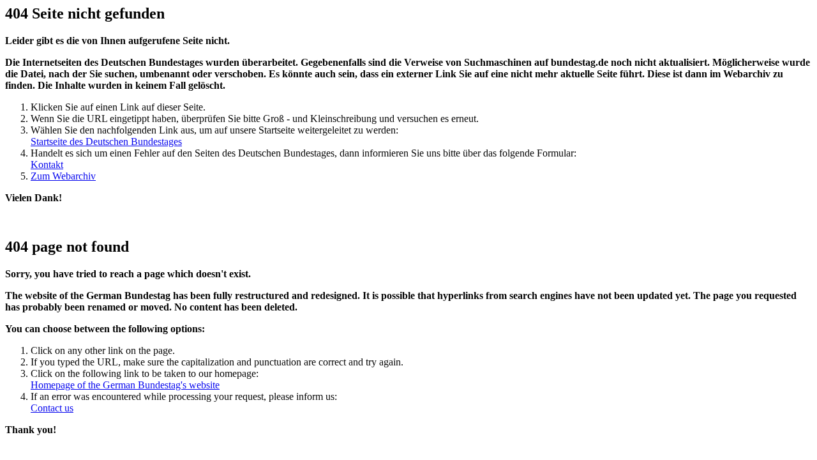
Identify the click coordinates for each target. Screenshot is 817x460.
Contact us (52, 407)
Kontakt (47, 164)
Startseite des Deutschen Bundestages (106, 141)
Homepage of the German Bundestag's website (125, 384)
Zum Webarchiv (63, 176)
